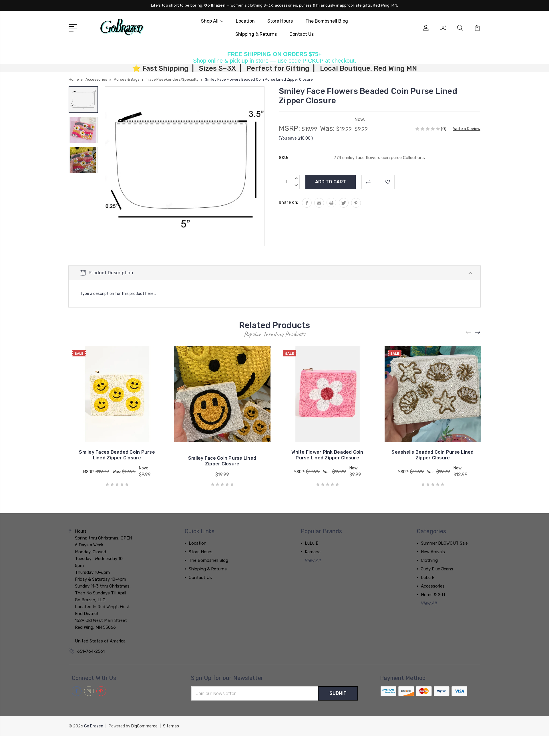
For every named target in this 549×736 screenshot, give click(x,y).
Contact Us (301, 34)
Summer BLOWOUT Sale (444, 543)
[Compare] (443, 31)
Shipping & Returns (256, 34)
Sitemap (171, 726)
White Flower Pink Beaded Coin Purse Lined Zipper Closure (327, 455)
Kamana (313, 551)
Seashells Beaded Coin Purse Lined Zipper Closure (432, 455)
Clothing (429, 560)
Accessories (433, 586)
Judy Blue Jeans (437, 569)
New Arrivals (433, 551)
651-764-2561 (91, 651)
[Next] (478, 332)
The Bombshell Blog (326, 21)
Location (245, 21)
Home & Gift (433, 594)
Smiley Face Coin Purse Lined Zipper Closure (222, 461)
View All (313, 560)
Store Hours (280, 21)
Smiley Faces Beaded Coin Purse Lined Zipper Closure (117, 455)
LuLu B (312, 543)
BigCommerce (144, 726)
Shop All (209, 21)
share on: (288, 202)
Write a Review (466, 128)
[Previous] (469, 332)
